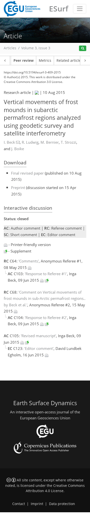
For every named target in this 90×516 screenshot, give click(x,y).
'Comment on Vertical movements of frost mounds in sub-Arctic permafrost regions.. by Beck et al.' (45, 298)
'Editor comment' (39, 348)
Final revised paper (27, 173)
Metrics (45, 60)
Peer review (24, 60)
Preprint (18, 187)
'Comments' (28, 260)
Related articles (69, 60)
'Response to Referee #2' (46, 317)
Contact (18, 504)
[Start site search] (82, 48)
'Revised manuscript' (38, 335)
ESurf (58, 8)
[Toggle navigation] (79, 8)
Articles (10, 48)
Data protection (62, 504)
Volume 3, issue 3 (35, 48)
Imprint (37, 504)
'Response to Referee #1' (46, 273)
